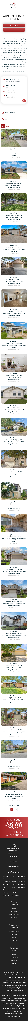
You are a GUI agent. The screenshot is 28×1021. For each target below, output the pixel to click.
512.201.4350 (14, 861)
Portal (14, 908)
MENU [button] (14, 8)
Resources (14, 917)
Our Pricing (14, 960)
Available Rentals (14, 931)
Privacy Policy (18, 990)
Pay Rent (14, 911)
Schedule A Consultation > (14, 833)
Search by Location (12, 79)
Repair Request (14, 914)
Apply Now (14, 934)
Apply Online (14, 25)
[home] (14, 4)
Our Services (14, 957)
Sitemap (9, 990)
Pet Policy (14, 940)
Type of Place (10, 85)
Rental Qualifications (14, 30)
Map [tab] (7, 126)
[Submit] (24, 100)
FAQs (14, 937)
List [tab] (3, 126)
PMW (20, 988)
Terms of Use (14, 993)
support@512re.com (14, 866)
